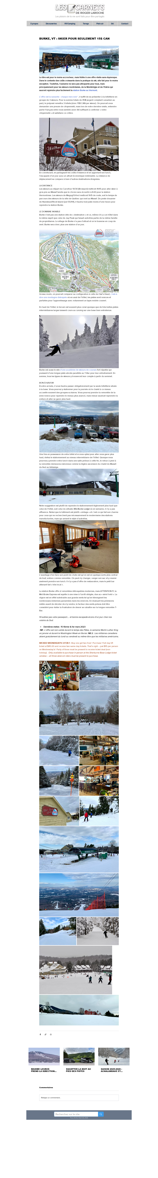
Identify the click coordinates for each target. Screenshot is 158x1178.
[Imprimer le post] (51, 1034)
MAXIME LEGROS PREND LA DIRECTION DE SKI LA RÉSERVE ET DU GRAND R (43, 1070)
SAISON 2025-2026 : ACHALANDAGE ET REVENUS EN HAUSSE (112, 1070)
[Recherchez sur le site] (101, 1114)
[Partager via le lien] (45, 1034)
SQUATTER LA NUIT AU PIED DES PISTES (78, 1070)
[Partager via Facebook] (40, 1034)
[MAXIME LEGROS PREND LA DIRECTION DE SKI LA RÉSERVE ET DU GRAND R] (44, 1056)
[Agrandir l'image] (59, 676)
